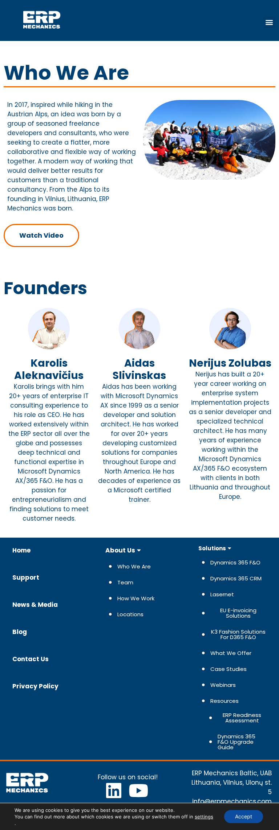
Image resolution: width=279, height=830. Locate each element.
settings (204, 816)
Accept (243, 816)
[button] (269, 22)
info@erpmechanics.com (232, 801)
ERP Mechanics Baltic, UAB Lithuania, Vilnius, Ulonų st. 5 (231, 782)
